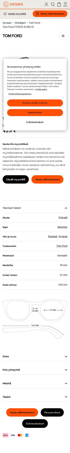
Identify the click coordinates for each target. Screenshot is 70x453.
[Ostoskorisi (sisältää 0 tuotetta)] (59, 4)
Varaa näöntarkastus (52, 13)
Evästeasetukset (35, 423)
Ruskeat (52, 236)
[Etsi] (53, 4)
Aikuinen (62, 227)
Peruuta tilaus (52, 412)
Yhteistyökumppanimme (19, 94)
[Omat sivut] (46, 4)
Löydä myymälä (17, 13)
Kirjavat (63, 236)
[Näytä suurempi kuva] (63, 36)
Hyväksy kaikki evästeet (35, 103)
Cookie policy (41, 89)
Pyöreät (63, 217)
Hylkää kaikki (35, 112)
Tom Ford (61, 245)
